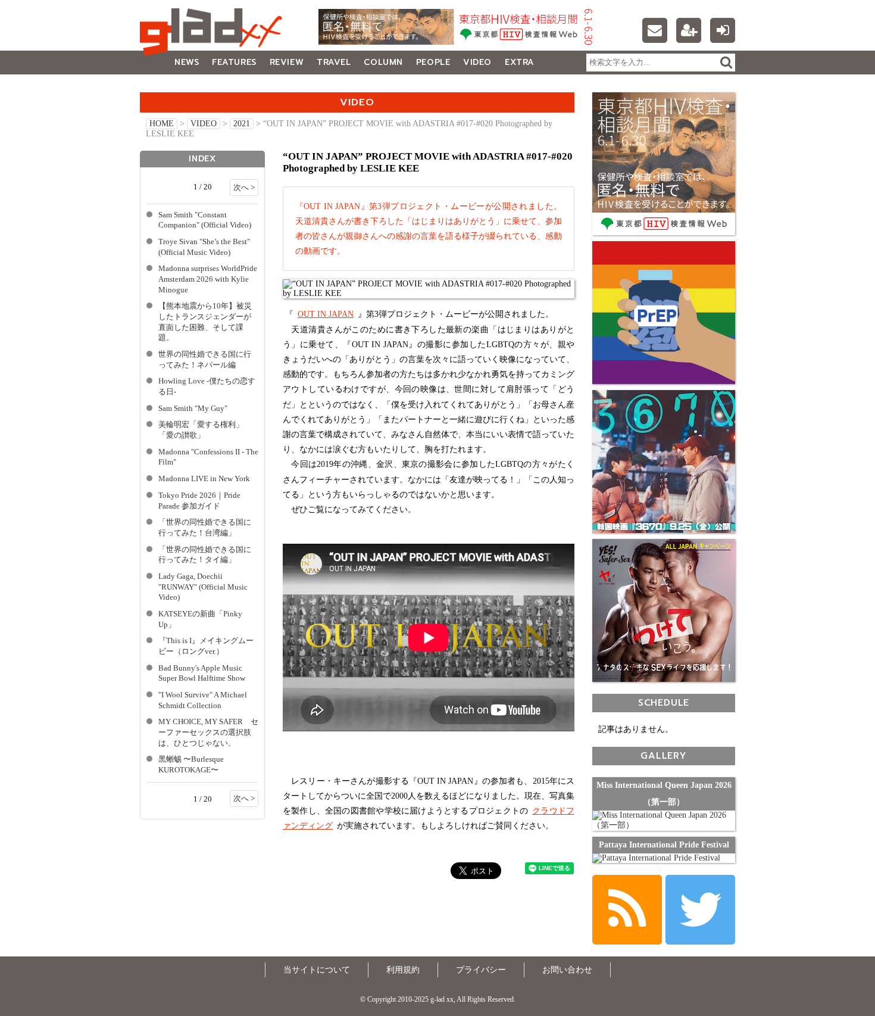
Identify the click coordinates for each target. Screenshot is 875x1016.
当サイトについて (316, 969)
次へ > (244, 187)
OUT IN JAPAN (326, 314)
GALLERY (166, 86)
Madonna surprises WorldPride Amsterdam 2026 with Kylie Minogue (207, 279)
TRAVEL (334, 62)
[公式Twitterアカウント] (700, 910)
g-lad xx (214, 32)
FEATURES (234, 62)
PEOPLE (433, 62)
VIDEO (477, 62)
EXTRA (520, 62)
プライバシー (481, 969)
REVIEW (287, 62)
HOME (161, 123)
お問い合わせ (567, 969)
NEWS (186, 62)
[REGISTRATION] (688, 30)
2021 (241, 123)
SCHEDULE (663, 702)
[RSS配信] (627, 910)
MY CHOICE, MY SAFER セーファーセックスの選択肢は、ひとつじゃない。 (208, 732)
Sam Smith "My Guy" (192, 408)
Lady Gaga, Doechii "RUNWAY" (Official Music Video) (203, 587)
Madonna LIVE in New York (204, 479)
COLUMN (383, 62)
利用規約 (403, 969)
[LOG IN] (722, 30)
